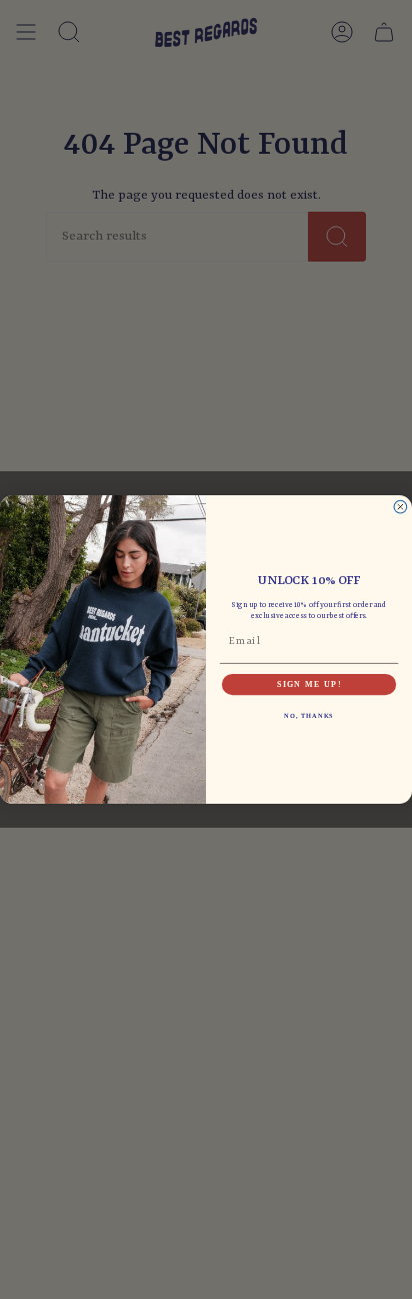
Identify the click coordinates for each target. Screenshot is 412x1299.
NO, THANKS (309, 716)
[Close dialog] (400, 506)
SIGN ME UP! (309, 684)
